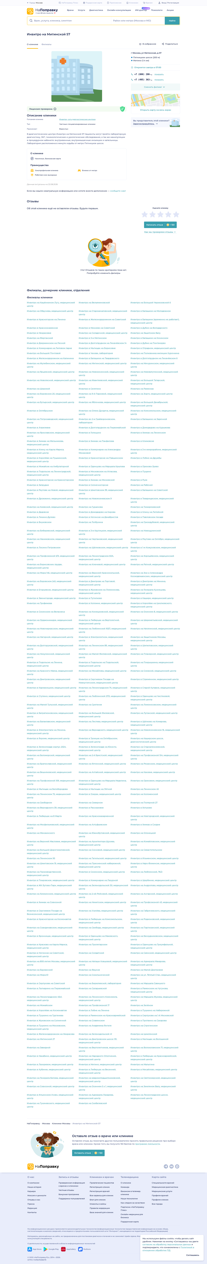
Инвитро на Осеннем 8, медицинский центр (154, 611)
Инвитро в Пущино (141, 471)
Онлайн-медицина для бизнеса (132, 1216)
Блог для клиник (98, 1200)
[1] (145, 214)
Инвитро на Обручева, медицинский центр (50, 311)
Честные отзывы (66, 1190)
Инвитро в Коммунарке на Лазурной (98, 880)
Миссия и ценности (36, 1195)
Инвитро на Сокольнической (94, 975)
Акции (170, 10)
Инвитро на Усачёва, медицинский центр (101, 910)
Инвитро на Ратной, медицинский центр (152, 564)
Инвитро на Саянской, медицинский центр (154, 953)
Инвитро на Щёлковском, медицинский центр (103, 547)
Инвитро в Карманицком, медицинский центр (51, 687)
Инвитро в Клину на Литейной (147, 512)
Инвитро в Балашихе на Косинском (149, 338)
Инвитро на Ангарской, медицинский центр (154, 894)
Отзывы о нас (33, 1200)
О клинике (126, 1183)
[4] (168, 214)
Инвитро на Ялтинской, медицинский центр (102, 763)
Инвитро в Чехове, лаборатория (96, 353)
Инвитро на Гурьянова (91, 507)
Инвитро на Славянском (92, 1020)
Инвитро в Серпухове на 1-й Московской (152, 1015)
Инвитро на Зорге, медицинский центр (152, 393)
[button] (69, 21)
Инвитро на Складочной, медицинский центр (103, 333)
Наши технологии (129, 1198)
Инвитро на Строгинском (144, 1025)
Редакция (32, 1208)
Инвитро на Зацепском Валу (146, 333)
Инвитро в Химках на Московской (97, 480)
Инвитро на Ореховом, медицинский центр (154, 780)
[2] (152, 214)
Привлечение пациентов (102, 1183)
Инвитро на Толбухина (91, 522)
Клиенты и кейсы (98, 1204)
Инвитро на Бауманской (40, 970)
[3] (160, 214)
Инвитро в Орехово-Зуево (145, 466)
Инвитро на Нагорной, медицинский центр (50, 637)
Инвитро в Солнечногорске (93, 485)
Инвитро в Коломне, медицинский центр (101, 603)
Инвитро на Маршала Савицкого (148, 983)
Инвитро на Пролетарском (93, 944)
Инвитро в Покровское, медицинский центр (50, 880)
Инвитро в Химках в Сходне (145, 824)
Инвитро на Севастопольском (146, 850)
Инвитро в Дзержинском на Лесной (46, 343)
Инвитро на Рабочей (142, 485)
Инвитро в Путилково (90, 598)
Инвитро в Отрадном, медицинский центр (153, 348)
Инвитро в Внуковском (39, 522)
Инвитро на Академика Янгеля (95, 1025)
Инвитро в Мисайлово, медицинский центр (154, 1069)
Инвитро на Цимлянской (144, 1034)
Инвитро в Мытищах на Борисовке (97, 348)
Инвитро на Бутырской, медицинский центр (50, 402)
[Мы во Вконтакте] (171, 1166)
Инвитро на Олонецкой (143, 833)
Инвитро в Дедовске (38, 512)
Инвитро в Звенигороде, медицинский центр (51, 598)
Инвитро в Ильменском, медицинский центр (155, 858)
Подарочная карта (130, 1222)
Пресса (30, 1204)
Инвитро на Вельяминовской (94, 302)
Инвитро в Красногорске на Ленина (46, 319)
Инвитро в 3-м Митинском (93, 338)
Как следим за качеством (133, 1203)
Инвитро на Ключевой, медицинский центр (102, 564)
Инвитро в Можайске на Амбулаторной (48, 466)
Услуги (81, 10)
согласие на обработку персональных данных (167, 1244)
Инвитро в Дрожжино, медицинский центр (50, 498)
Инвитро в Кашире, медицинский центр (152, 598)
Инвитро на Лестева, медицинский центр (101, 721)
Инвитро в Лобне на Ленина (94, 1010)
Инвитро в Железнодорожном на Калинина (50, 358)
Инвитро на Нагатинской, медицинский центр (155, 628)
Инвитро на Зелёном (142, 1005)
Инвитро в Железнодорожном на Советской (102, 319)
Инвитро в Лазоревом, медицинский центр (50, 1064)
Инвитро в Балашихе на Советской (149, 490)
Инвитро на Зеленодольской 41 (95, 1034)
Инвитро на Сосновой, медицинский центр (102, 850)
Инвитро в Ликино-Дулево (41, 517)
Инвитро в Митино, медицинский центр (100, 1064)
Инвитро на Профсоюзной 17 (94, 1005)
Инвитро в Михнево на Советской (97, 328)
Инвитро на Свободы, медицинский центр (101, 927)
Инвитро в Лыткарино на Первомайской (48, 988)
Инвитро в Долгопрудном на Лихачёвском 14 (102, 343)
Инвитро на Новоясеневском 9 (95, 498)
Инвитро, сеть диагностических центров (77, 119)
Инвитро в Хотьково (141, 807)
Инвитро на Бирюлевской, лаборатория (100, 983)
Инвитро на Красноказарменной (96, 816)
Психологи (157, 10)
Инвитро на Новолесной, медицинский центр (51, 380)
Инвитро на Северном (91, 802)
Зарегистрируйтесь (144, 123)
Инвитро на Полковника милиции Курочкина (155, 353)
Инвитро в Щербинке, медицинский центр (154, 880)
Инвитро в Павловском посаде (147, 517)
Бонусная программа (69, 1194)
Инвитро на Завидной (38, 1047)
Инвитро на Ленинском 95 (41, 858)
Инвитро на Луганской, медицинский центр (154, 713)
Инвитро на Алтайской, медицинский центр (102, 772)
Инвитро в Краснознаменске (42, 328)
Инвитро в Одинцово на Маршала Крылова (102, 466)
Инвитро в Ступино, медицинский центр (48, 696)
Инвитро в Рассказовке (91, 807)
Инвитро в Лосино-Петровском (43, 547)
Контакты (31, 1212)
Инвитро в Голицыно (90, 432)
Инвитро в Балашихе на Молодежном (151, 311)
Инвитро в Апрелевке (38, 427)
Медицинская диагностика (165, 1187)
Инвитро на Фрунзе (89, 970)
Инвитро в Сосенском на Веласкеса (46, 611)
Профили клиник (160, 1200)
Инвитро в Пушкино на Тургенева (45, 1015)
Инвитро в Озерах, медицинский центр (100, 794)
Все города (157, 1204)
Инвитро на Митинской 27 (41, 1039)
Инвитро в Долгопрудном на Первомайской (102, 427)
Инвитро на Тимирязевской (145, 507)
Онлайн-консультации (119, 10)
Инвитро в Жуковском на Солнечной (46, 1020)
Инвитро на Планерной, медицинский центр (155, 654)
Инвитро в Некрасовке (39, 333)
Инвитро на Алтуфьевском (93, 824)
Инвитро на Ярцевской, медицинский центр (50, 372)
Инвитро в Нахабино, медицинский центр (49, 1056)
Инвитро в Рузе (139, 480)
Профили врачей (160, 1195)
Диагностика (96, 10)
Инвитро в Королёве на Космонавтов (47, 1010)
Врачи (70, 10)
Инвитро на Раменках (142, 388)
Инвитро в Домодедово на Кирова (97, 512)
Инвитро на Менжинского (41, 833)
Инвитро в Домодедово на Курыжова (150, 427)
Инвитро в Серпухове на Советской (46, 983)
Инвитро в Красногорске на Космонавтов (49, 919)
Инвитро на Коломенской (144, 794)
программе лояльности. (147, 1144)
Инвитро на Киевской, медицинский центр (50, 507)
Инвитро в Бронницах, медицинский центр (50, 936)
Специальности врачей (163, 1183)
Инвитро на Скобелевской (93, 1103)
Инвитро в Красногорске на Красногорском (50, 480)
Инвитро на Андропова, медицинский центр (154, 885)
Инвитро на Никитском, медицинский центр (102, 902)
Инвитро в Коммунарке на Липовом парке (49, 348)
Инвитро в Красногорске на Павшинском (101, 458)
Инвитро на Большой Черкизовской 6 (151, 302)
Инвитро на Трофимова (39, 603)
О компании (33, 1183)
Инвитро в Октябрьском (40, 410)
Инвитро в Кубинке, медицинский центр (49, 1069)
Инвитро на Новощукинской (146, 530)
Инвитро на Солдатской (91, 953)
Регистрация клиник (100, 1187)
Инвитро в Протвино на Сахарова (149, 1020)
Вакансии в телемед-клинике (131, 1192)
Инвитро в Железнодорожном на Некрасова (50, 1034)
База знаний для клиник (101, 1212)
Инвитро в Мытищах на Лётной (95, 789)
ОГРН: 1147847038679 (36, 1260)
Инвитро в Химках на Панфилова (96, 441)
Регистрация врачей (100, 1191)
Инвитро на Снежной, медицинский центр (153, 671)
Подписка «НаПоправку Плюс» (132, 1208)
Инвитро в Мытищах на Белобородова (47, 789)
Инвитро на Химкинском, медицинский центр (51, 894)
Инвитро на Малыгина (142, 1064)
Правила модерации (100, 1208)
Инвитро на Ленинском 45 (145, 789)
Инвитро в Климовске (142, 441)
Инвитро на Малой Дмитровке (147, 970)
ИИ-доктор (141, 10)
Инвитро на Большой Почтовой (44, 353)
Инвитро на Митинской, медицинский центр (103, 363)
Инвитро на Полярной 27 (144, 802)
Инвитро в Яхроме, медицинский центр (48, 738)
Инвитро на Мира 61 (37, 975)
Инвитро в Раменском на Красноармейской (102, 1015)
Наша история (34, 1187)
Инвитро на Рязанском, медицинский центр (154, 763)
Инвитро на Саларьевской (93, 988)
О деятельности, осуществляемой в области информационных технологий (61, 1243)
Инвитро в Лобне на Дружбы (146, 458)
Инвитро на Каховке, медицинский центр (153, 772)
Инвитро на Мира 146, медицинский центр (49, 573)
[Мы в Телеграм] (166, 1166)
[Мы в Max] (177, 1166)
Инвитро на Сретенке (90, 704)
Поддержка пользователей (72, 1198)
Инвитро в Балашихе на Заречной (149, 419)
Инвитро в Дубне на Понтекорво (148, 343)
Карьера (31, 1191)
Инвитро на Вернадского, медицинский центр (103, 730)
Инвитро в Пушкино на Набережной (150, 1010)
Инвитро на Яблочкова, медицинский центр (102, 402)
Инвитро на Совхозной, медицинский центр (50, 1086)
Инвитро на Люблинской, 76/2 (146, 872)
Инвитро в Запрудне (38, 485)
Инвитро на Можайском (39, 1005)
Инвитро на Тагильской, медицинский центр (103, 858)
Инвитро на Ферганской (40, 338)
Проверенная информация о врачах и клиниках (72, 1184)
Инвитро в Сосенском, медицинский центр (102, 872)
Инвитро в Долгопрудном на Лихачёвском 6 (154, 358)
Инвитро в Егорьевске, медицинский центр (50, 589)
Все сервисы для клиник (101, 1195)
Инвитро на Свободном (39, 802)
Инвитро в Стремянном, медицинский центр (155, 679)
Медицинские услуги (162, 1191)
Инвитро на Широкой (38, 388)
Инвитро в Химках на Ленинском (148, 432)
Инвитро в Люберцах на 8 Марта (44, 816)
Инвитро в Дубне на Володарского (149, 328)
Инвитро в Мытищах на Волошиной (149, 1039)
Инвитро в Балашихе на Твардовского (99, 358)
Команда (125, 1187)
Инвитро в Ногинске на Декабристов (98, 517)
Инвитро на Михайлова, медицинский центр (102, 671)
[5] (176, 214)
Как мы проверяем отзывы (158, 232)
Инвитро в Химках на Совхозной (44, 902)
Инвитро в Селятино (90, 388)
